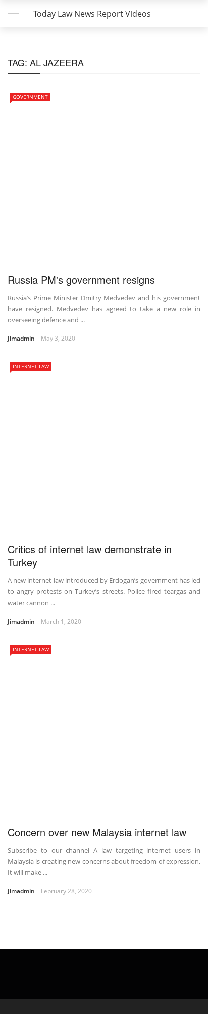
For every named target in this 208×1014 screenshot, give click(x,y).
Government (30, 96)
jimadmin (21, 338)
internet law (31, 366)
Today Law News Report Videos (92, 13)
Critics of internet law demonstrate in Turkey (90, 555)
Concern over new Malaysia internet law (97, 832)
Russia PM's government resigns (81, 279)
